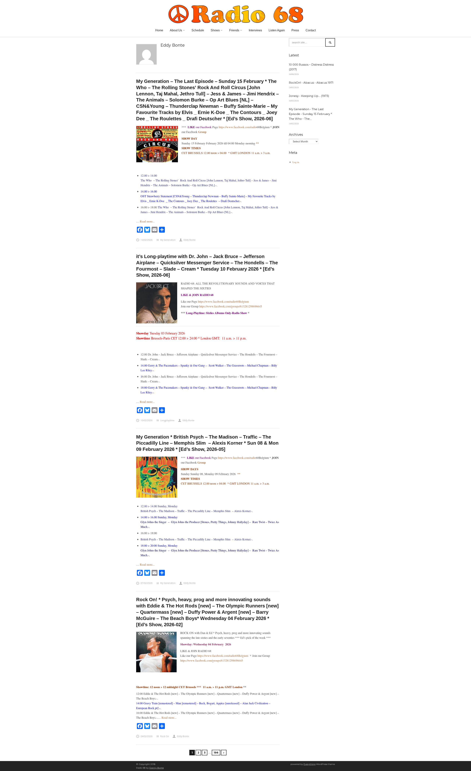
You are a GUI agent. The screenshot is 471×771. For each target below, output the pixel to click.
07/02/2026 (146, 583)
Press (295, 30)
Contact (311, 30)
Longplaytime (167, 420)
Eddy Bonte (190, 239)
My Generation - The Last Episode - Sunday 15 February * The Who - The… (310, 113)
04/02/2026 (146, 736)
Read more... (147, 221)
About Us (176, 30)
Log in (296, 162)
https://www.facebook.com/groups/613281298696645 (230, 306)
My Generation (168, 239)
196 (216, 752)
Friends (234, 30)
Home (159, 30)
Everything (310, 764)
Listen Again (277, 30)
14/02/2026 (146, 239)
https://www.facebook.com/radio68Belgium (223, 301)
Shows (215, 30)
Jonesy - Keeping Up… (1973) (309, 96)
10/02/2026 (146, 420)
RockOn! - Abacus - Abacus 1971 (311, 82)
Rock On (164, 736)
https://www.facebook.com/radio (238, 127)
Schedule (198, 30)
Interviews (255, 30)
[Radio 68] (235, 13)
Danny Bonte (156, 767)
